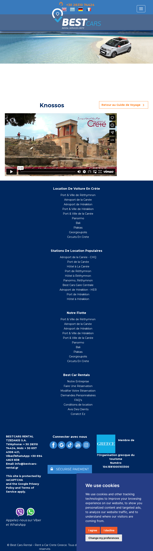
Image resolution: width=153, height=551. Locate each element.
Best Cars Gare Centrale (78, 285)
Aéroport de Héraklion (78, 204)
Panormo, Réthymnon (78, 280)
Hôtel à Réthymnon (78, 275)
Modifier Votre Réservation (78, 390)
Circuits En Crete (78, 237)
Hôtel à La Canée (78, 266)
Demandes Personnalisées (78, 395)
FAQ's (78, 400)
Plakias (78, 227)
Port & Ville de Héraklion (78, 209)
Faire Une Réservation (78, 386)
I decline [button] (109, 530)
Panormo (78, 218)
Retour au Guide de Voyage (124, 105)
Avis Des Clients (78, 409)
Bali (78, 223)
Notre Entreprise (78, 381)
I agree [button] (92, 530)
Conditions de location (78, 404)
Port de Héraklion (78, 294)
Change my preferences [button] (103, 537)
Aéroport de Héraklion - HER (78, 289)
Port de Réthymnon (78, 271)
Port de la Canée (78, 262)
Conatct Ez (78, 414)
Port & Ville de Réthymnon (78, 195)
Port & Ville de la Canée (78, 213)
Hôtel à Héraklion (78, 299)
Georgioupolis (78, 232)
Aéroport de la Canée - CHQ (78, 257)
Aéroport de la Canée (78, 199)
